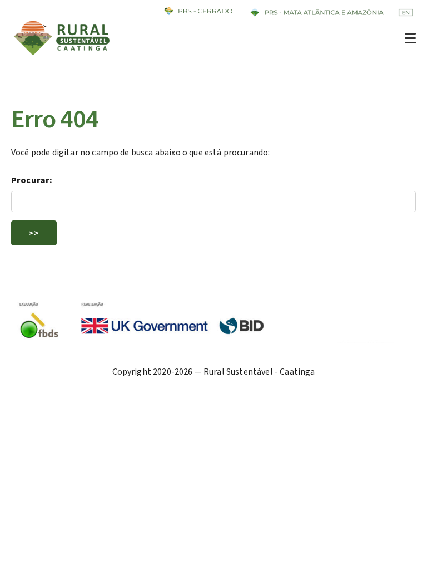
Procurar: (31, 180)
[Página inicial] (62, 55)
